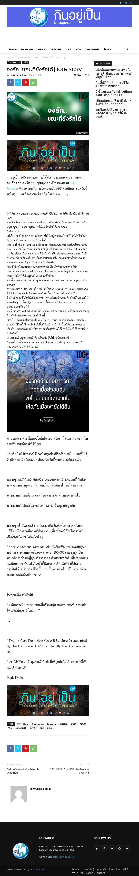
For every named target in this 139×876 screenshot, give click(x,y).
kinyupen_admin (18, 75)
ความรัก (83, 724)
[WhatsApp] (33, 82)
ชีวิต (10, 728)
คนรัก (73, 724)
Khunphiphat (38, 724)
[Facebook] (120, 2)
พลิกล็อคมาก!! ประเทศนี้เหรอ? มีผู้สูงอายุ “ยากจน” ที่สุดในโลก (114, 73)
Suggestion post (23, 57)
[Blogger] (97, 848)
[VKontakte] (127, 848)
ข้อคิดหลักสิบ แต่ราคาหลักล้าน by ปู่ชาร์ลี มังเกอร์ (111, 113)
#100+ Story (22, 724)
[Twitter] (130, 2)
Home (10, 57)
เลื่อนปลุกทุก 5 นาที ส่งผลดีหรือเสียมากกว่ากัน (113, 102)
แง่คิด (49, 728)
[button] (128, 49)
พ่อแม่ (41, 728)
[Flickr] (112, 848)
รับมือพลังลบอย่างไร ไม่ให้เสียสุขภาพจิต (23, 771)
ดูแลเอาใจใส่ (20, 728)
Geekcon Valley (37, 869)
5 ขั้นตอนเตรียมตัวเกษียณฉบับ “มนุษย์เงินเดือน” (114, 93)
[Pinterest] (25, 82)
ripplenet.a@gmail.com (63, 856)
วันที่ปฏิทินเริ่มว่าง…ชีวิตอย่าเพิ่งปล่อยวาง (112, 84)
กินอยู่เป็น (63, 724)
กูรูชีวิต (25, 62)
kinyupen (51, 724)
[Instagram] (125, 2)
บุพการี (32, 728)
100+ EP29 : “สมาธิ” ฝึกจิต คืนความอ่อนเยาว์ (69, 771)
